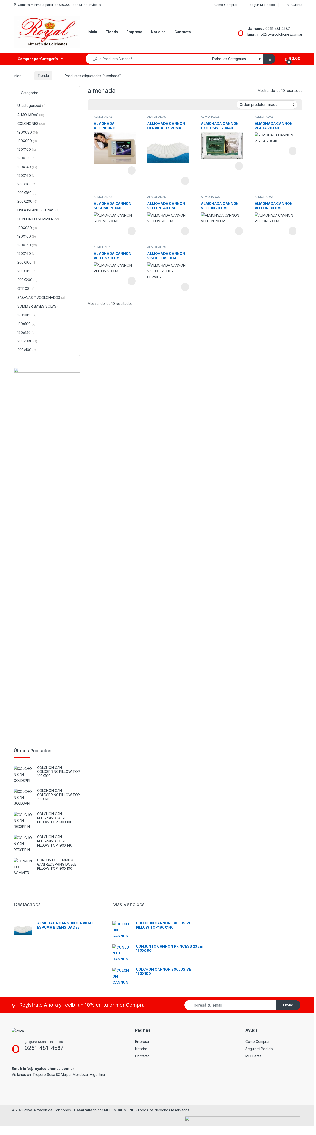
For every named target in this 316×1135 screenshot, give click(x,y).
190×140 (26, 332)
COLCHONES (31, 123)
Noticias (158, 32)
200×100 (26, 350)
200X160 (26, 184)
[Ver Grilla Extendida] (101, 105)
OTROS (25, 288)
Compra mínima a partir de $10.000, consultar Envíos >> (60, 5)
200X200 (27, 201)
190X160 (26, 175)
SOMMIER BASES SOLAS (39, 306)
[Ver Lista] (108, 105)
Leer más (132, 170)
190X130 (26, 158)
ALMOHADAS (103, 116)
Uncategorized (31, 105)
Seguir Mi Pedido (262, 5)
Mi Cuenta (294, 5)
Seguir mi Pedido (259, 1049)
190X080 (27, 132)
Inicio (92, 32)
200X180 (26, 193)
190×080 (26, 315)
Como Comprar (225, 5)
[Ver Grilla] (94, 105)
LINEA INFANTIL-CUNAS (38, 210)
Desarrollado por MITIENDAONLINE (104, 1110)
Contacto (182, 32)
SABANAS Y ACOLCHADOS (41, 297)
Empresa (134, 32)
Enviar (288, 1005)
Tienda (112, 32)
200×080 (27, 341)
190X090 (27, 141)
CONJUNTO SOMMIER (38, 219)
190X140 (27, 167)
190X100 (27, 149)
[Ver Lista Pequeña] (116, 105)
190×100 (26, 324)
